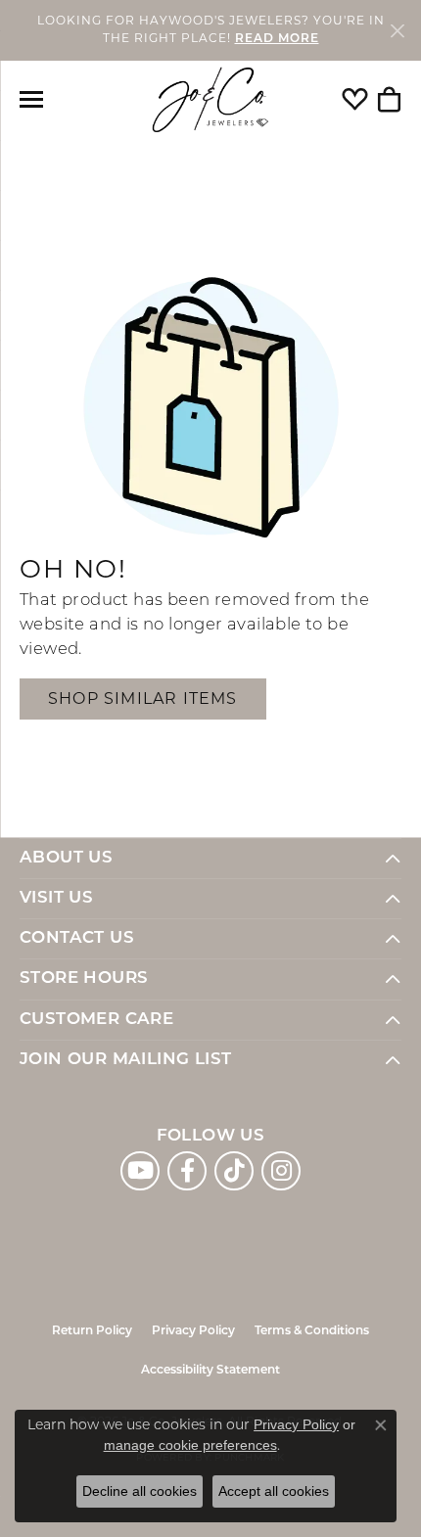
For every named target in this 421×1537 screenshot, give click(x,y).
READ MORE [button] (277, 39)
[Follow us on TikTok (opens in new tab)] (234, 1170)
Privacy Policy (193, 1331)
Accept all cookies (273, 1491)
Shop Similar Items (143, 698)
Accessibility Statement (210, 1370)
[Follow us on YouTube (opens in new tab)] (140, 1170)
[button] (355, 99)
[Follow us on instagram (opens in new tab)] (281, 1170)
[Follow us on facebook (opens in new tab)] (187, 1170)
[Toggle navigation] (31, 99)
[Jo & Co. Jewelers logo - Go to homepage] (210, 100)
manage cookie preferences (190, 1445)
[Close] (397, 30)
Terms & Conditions (312, 1331)
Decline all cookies (139, 1491)
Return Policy (92, 1331)
